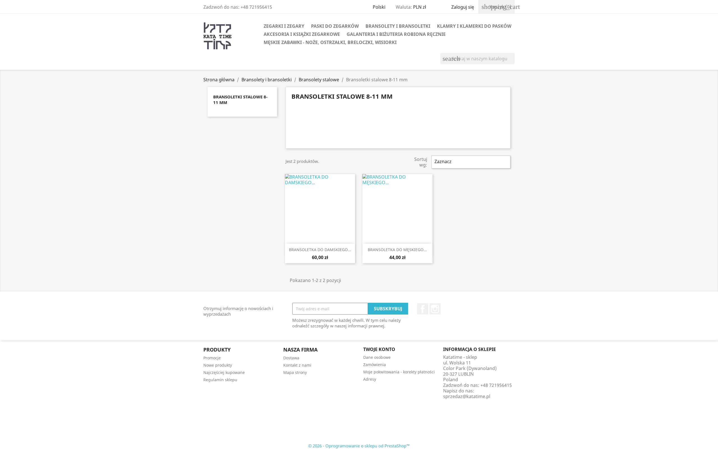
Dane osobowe (377, 357)
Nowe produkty (217, 365)
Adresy (369, 379)
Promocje (212, 357)
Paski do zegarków (335, 26)
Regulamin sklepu (220, 379)
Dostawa (291, 357)
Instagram (435, 309)
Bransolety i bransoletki (397, 26)
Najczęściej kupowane (224, 372)
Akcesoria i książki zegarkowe (302, 34)
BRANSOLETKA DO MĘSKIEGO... (397, 249)
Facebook (422, 309)
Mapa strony (295, 372)
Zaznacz (470, 162)
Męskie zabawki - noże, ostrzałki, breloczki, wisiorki (330, 42)
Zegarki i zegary (284, 26)
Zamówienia (374, 364)
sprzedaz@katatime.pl (466, 396)
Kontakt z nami (297, 365)
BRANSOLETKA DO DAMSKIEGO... (320, 249)
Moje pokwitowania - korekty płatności (399, 372)
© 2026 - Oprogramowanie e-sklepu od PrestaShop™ (359, 446)
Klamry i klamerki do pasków (474, 26)
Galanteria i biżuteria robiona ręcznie (396, 34)
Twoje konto (379, 349)
